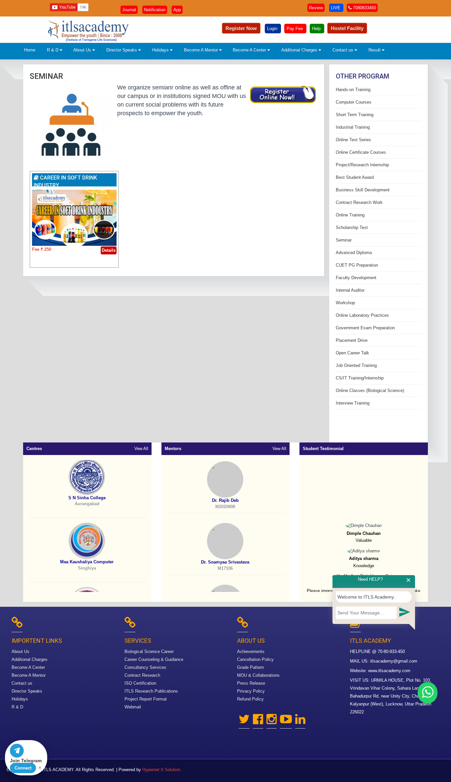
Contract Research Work (359, 202)
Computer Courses (353, 102)
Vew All (141, 448)
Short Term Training (354, 114)
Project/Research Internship (362, 164)
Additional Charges (300, 50)
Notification (154, 9)
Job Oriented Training (356, 365)
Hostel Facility (347, 28)
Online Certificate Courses (361, 152)
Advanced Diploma (354, 252)
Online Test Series (353, 139)
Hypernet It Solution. (162, 769)
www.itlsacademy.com (389, 670)
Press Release (251, 683)
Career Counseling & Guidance (153, 659)
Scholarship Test (352, 227)
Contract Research (142, 675)
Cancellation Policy (255, 659)
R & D (53, 50)
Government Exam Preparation (365, 327)
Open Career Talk (352, 352)
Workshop (345, 302)
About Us (82, 50)
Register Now (241, 28)
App (177, 9)
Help (317, 28)
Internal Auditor (350, 290)
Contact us (343, 50)
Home (29, 50)
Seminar (46, 76)
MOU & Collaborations (258, 675)
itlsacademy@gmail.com (393, 661)
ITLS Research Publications (151, 691)
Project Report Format (145, 699)
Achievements (250, 651)
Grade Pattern (250, 667)
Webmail (132, 706)
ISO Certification (140, 683)
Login (273, 28)
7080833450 (364, 7)
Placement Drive (351, 340)
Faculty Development (356, 277)
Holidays (161, 50)
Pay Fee (295, 28)
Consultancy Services (145, 667)
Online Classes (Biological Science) (370, 390)
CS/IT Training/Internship (360, 377)
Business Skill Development (363, 189)
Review (316, 7)
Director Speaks (122, 50)
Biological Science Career (149, 651)
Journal (129, 9)
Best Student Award (355, 177)
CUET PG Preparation (357, 265)
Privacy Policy (251, 691)
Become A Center (250, 50)
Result (375, 50)
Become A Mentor (201, 50)
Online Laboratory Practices (362, 315)
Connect (23, 768)
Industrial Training (353, 127)
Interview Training (352, 403)
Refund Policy (250, 699)
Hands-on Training (353, 89)
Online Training (350, 214)
